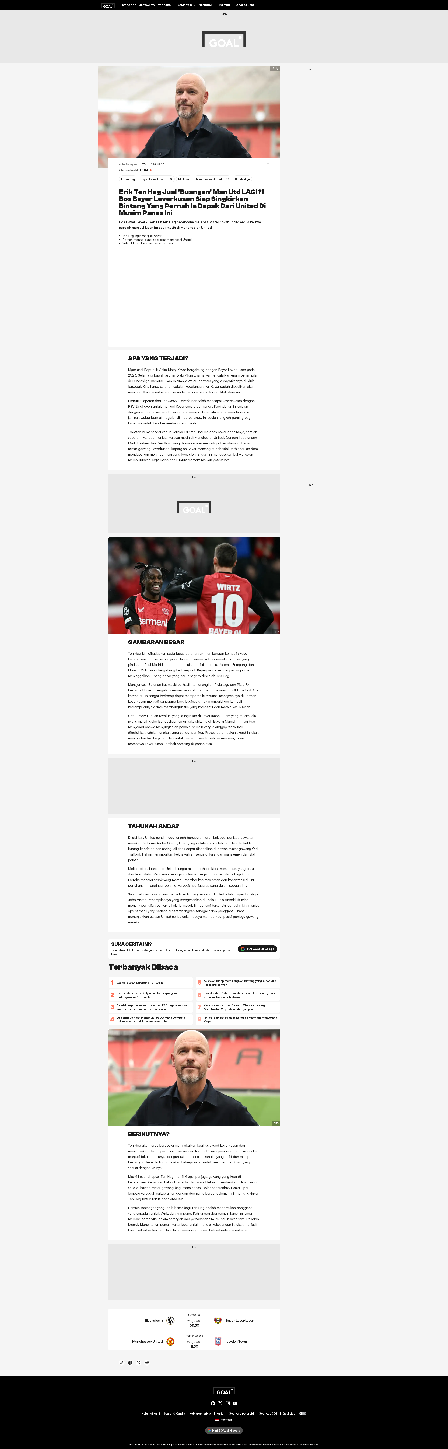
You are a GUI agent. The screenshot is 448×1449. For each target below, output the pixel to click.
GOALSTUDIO (245, 5)
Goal (150, 1444)
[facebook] (213, 1403)
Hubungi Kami (151, 1413)
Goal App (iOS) (268, 1413)
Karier (220, 1413)
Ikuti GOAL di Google (260, 949)
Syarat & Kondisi (175, 1413)
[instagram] (227, 1403)
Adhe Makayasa (128, 164)
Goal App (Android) (242, 1413)
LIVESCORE (128, 5)
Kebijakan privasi (201, 1413)
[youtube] (235, 1403)
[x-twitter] (220, 1403)
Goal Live (289, 1413)
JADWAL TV (147, 5)
